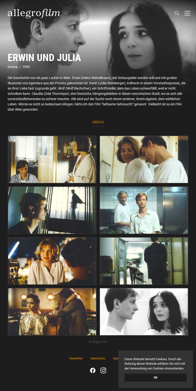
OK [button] (156, 377)
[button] (187, 13)
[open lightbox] (52, 159)
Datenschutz (97, 358)
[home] (34, 13)
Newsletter (76, 358)
